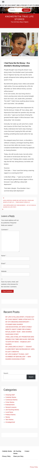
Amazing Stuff (9, 395)
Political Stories (10, 414)
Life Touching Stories (12, 409)
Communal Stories (11, 399)
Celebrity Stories (10, 397)
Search (6, 373)
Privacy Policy (6, 456)
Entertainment (9, 404)
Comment (4, 229)
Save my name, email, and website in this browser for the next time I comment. (9, 284)
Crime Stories (9, 402)
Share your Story (18, 456)
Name (3, 255)
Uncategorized (10, 422)
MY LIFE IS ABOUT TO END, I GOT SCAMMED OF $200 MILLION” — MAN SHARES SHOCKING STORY (18, 356)
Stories (7, 417)
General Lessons (10, 407)
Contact (27, 451)
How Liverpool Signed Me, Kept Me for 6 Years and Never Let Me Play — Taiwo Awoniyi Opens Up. (18, 201)
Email (3, 263)
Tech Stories (9, 419)
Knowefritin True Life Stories (19, 18)
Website (3, 271)
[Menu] (3, 2)
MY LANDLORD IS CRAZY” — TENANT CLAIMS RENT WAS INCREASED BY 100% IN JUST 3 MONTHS (19, 349)
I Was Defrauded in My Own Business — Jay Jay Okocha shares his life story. (19, 206)
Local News (9, 412)
